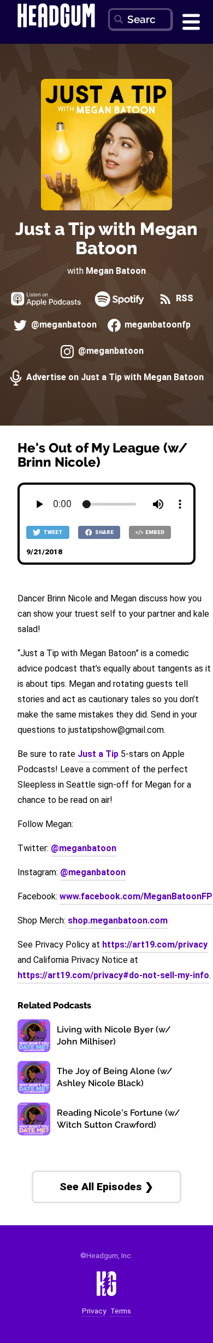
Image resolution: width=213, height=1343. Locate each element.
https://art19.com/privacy (155, 944)
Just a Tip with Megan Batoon (106, 238)
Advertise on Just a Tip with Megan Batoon (114, 377)
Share (104, 532)
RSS (183, 298)
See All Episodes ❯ (106, 1186)
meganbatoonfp (156, 324)
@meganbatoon (62, 324)
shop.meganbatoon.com (118, 920)
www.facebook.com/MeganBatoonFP (136, 896)
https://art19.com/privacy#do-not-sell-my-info (113, 975)
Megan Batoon (116, 271)
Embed (154, 532)
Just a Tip (98, 754)
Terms (120, 1311)
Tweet (52, 532)
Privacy (94, 1311)
